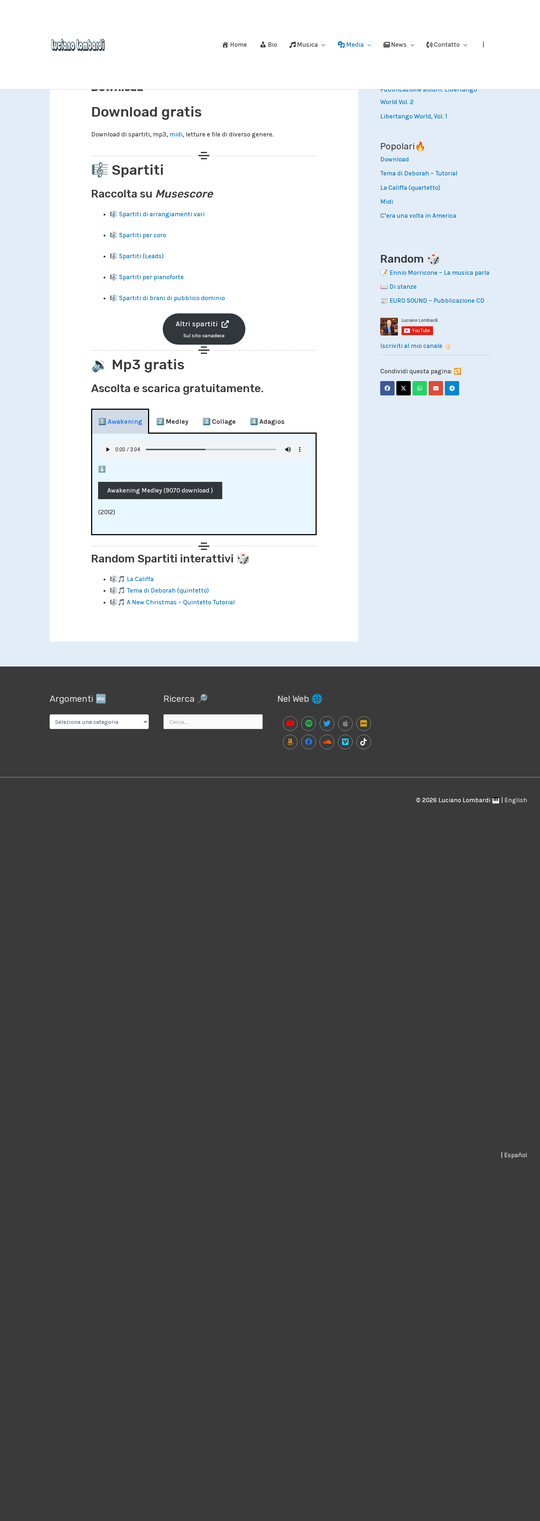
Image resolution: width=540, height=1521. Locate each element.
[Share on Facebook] (387, 388)
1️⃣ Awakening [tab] (120, 421)
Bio (272, 44)
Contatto (447, 44)
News (399, 44)
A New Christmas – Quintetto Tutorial (181, 602)
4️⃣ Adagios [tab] (267, 421)
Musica (307, 44)
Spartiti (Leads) (141, 256)
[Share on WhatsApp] (420, 388)
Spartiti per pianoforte (151, 277)
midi (176, 134)
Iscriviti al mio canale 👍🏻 (415, 345)
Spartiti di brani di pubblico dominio (172, 298)
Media (355, 44)
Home (238, 44)
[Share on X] (403, 388)
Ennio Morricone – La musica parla (439, 272)
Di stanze (403, 286)
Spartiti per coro (142, 235)
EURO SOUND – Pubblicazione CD (437, 300)
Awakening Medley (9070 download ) (160, 490)
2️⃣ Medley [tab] (172, 421)
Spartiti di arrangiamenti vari (162, 214)
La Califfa (140, 579)
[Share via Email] (436, 388)
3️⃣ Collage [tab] (219, 421)
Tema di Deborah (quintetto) (168, 590)
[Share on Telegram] (452, 388)
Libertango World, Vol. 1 (413, 116)
